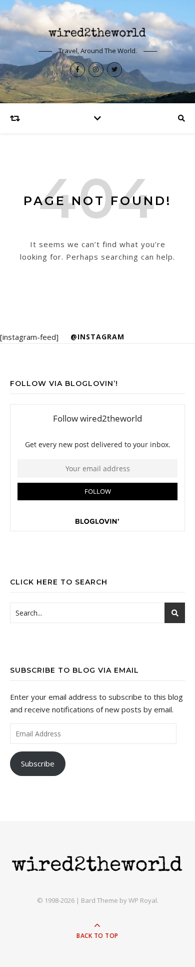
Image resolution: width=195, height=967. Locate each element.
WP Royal (142, 900)
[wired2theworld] (98, 32)
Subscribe (37, 763)
